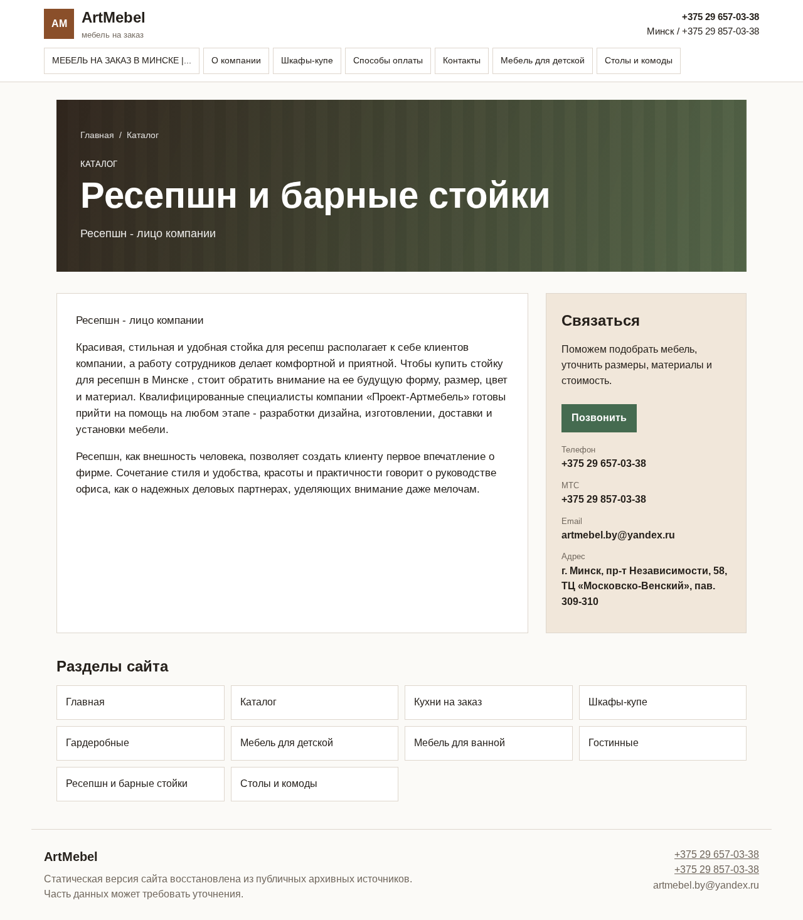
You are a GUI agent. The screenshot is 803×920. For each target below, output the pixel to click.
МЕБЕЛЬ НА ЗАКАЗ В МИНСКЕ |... (121, 60)
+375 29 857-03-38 (716, 869)
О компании (236, 60)
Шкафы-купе (307, 60)
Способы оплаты (388, 60)
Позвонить (599, 417)
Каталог (258, 702)
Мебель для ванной (459, 742)
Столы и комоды (639, 60)
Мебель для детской (543, 60)
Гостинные (613, 742)
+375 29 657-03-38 (720, 16)
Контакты (462, 60)
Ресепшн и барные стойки (127, 783)
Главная (97, 135)
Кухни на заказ (448, 702)
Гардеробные (97, 742)
